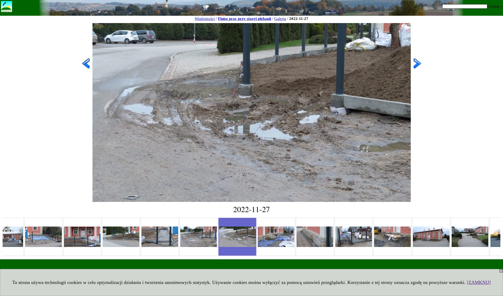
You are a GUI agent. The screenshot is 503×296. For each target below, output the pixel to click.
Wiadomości (205, 19)
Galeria (280, 19)
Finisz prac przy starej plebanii (244, 19)
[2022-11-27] (43, 237)
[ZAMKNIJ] (479, 282)
